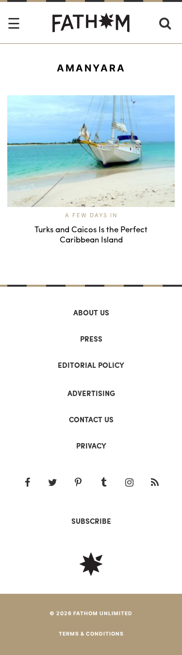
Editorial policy (91, 365)
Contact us (91, 419)
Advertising (91, 393)
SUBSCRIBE (91, 521)
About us (91, 312)
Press (91, 338)
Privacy (91, 445)
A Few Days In (91, 215)
